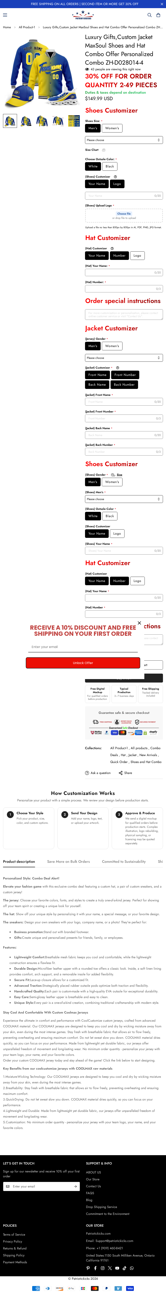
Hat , (124, 755)
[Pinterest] (88, 1268)
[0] (158, 15)
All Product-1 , (120, 748)
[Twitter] (110, 1268)
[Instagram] (103, 1268)
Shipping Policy (13, 1255)
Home (7, 27)
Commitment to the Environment (107, 1213)
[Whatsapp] (132, 1268)
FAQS (90, 1193)
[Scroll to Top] (158, 1275)
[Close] (139, 623)
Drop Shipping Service (101, 1207)
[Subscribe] (75, 1186)
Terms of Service (14, 1234)
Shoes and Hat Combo (146, 762)
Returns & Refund (15, 1248)
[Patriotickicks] (83, 15)
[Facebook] (95, 1268)
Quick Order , (120, 762)
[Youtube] (117, 1268)
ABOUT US (93, 1172)
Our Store (92, 1179)
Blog (89, 1200)
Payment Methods (15, 1262)
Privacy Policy (12, 1241)
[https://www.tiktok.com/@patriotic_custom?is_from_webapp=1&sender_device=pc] (124, 1268)
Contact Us (93, 1186)
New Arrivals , (149, 755)
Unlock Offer (83, 663)
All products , (140, 748)
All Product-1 (27, 27)
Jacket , (133, 755)
